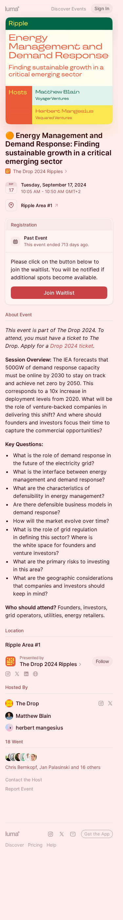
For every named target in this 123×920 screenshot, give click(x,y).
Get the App (97, 833)
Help (51, 845)
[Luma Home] (12, 8)
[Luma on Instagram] (50, 834)
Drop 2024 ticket (71, 346)
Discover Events (68, 8)
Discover (14, 845)
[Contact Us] (72, 834)
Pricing (35, 845)
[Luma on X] (61, 834)
